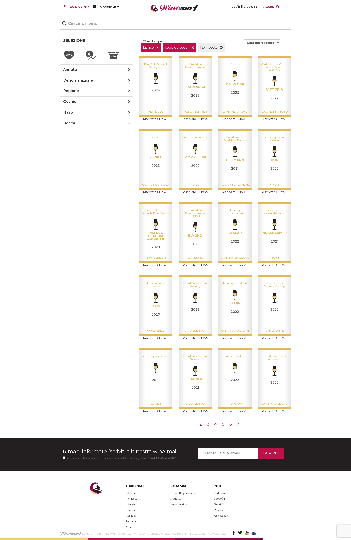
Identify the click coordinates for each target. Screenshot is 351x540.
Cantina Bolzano (235, 257)
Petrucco (156, 111)
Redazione (220, 493)
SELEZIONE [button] (74, 40)
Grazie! (218, 504)
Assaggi (131, 515)
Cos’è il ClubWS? (244, 7)
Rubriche (131, 521)
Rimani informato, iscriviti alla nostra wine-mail (120, 451)
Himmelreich (156, 257)
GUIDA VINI (78, 7)
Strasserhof (195, 330)
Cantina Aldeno (274, 403)
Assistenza (221, 515)
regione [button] (71, 91)
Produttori (176, 498)
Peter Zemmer (195, 111)
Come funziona (179, 504)
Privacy (218, 510)
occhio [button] (69, 101)
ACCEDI (269, 7)
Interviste (132, 504)
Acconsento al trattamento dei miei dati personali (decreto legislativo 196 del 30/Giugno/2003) (122, 458)
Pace (195, 184)
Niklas (274, 184)
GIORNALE (108, 7)
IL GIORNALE (135, 486)
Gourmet (131, 510)
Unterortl (275, 330)
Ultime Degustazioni (183, 493)
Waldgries (156, 330)
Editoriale (132, 493)
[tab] (96, 40)
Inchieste (131, 498)
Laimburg (195, 257)
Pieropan (235, 403)
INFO (217, 486)
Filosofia (219, 498)
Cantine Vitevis (235, 111)
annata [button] (70, 69)
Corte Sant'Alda (155, 184)
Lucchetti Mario (274, 111)
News (129, 527)
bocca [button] (69, 123)
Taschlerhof (195, 403)
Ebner (156, 403)
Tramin (274, 257)
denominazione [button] (78, 80)
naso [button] (68, 112)
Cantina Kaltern (235, 330)
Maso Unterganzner (235, 184)
